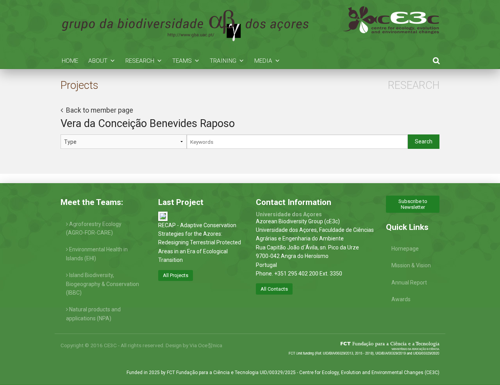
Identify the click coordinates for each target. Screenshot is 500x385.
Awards (401, 299)
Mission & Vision (411, 265)
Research (139, 60)
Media (263, 60)
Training (223, 60)
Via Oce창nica (205, 345)
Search (423, 141)
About (97, 60)
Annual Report (409, 282)
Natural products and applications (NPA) (93, 313)
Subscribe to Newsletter (412, 204)
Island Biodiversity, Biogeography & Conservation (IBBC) (102, 284)
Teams (182, 60)
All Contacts (274, 289)
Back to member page (98, 110)
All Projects (175, 275)
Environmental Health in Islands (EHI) (97, 253)
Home (70, 60)
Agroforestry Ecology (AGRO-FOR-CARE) (93, 228)
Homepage (405, 248)
